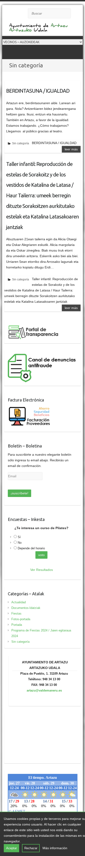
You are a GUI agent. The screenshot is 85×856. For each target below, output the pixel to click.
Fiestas (16, 613)
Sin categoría (20, 143)
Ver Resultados (41, 570)
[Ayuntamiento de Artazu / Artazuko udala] (40, 29)
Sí (19, 537)
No (19, 542)
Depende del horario (31, 548)
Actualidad (18, 602)
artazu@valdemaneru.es (44, 690)
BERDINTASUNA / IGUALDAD (37, 91)
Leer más (71, 149)
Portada (16, 625)
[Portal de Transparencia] (34, 326)
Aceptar (11, 848)
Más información (54, 848)
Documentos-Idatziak (25, 608)
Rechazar (30, 848)
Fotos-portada (20, 619)
